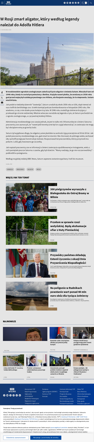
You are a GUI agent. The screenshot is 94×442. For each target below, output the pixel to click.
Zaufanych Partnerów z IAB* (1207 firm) (74, 417)
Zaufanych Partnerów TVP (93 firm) (26, 419)
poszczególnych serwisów (59, 427)
